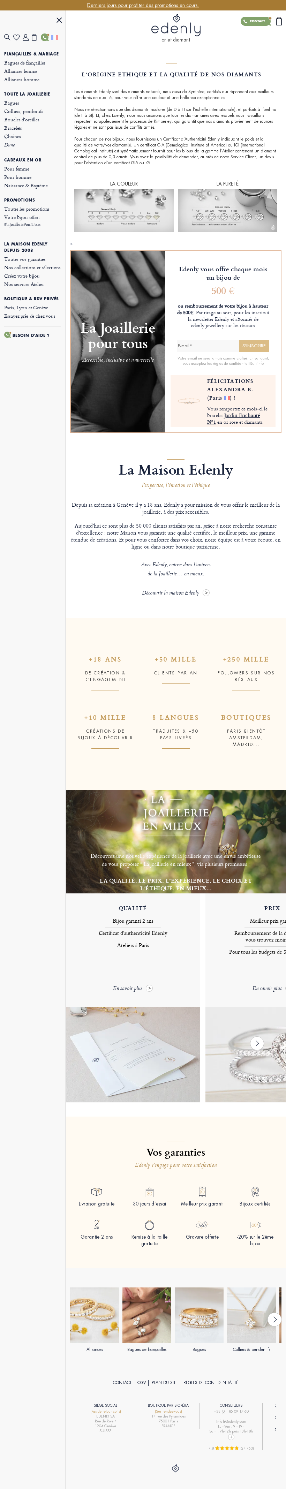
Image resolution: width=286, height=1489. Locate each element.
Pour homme (17, 177)
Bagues (11, 102)
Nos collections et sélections (32, 267)
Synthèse (196, 92)
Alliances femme (20, 71)
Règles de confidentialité (210, 1382)
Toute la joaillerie (27, 94)
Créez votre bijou (21, 275)
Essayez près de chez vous (29, 315)
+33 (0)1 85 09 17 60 (231, 1411)
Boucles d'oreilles (21, 119)
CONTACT (122, 1382)
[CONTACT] (45, 37)
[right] (257, 1043)
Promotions (19, 200)
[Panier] (36, 37)
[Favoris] (17, 37)
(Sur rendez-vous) (168, 1411)
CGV (141, 1382)
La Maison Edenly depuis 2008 (26, 247)
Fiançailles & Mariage (31, 54)
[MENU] (59, 21)
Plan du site (165, 1382)
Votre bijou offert (22, 220)
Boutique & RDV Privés (31, 298)
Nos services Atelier (24, 284)
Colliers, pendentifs (23, 111)
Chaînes (12, 136)
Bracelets (13, 127)
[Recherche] (8, 37)
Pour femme (16, 168)
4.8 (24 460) (231, 1448)
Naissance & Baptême (25, 185)
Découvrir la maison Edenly (170, 593)
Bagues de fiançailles (24, 62)
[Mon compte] (27, 37)
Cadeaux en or (22, 160)
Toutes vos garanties (24, 259)
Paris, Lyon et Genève (26, 307)
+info (259, 363)
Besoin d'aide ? (31, 335)
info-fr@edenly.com (231, 1421)
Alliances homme (21, 79)
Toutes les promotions (27, 208)
